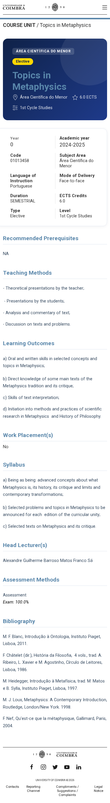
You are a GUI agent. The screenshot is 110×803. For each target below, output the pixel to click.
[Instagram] (43, 767)
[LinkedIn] (78, 767)
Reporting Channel (33, 789)
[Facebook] (32, 767)
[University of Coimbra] (14, 7)
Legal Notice (98, 789)
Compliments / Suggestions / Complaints (67, 791)
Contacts (12, 787)
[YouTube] (67, 767)
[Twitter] (55, 767)
